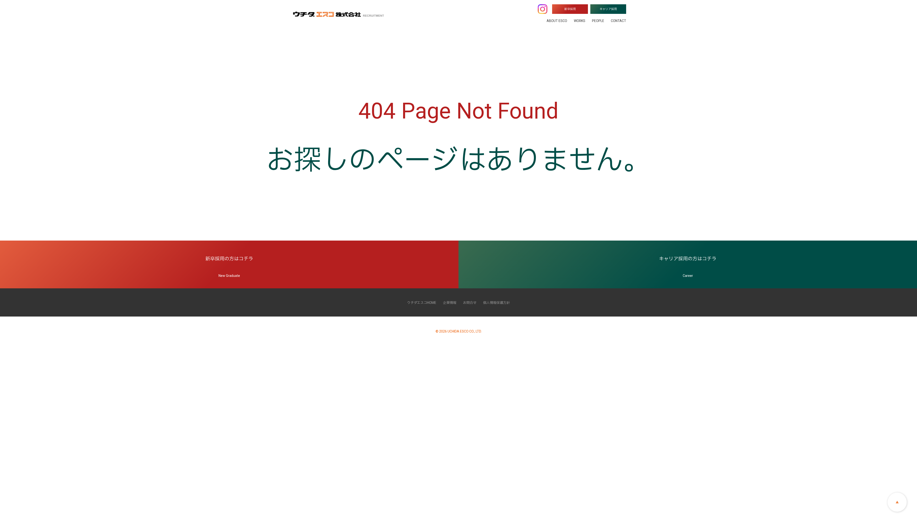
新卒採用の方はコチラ (229, 267)
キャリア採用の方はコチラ (687, 267)
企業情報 (449, 303)
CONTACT (618, 21)
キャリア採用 (608, 9)
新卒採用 (570, 9)
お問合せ (469, 303)
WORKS (579, 21)
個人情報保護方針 (496, 303)
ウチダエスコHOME (421, 303)
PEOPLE (598, 21)
